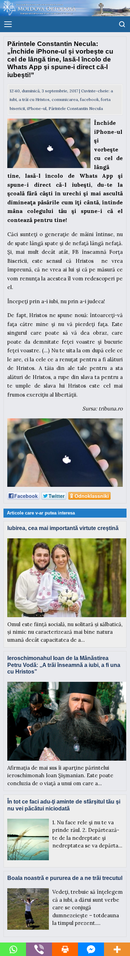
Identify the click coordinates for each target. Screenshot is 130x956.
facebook (89, 99)
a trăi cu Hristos (34, 99)
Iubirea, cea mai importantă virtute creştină (63, 528)
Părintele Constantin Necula (76, 108)
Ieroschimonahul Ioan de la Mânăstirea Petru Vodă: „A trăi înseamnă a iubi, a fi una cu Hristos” (63, 664)
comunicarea (65, 99)
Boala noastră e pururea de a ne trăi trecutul (64, 878)
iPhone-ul (36, 108)
